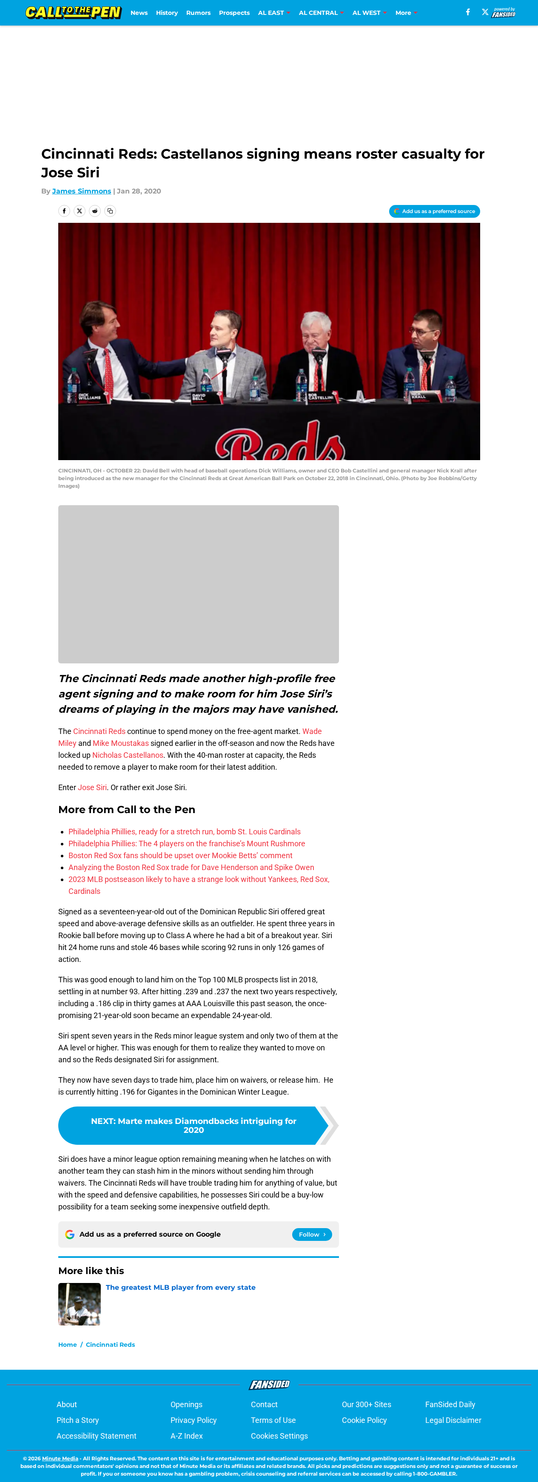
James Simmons (81, 191)
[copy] (110, 211)
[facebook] (468, 12)
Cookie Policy (364, 1420)
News (139, 13)
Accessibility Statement (97, 1435)
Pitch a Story (78, 1420)
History (167, 13)
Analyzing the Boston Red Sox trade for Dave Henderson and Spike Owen (191, 867)
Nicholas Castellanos (127, 755)
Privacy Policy (194, 1420)
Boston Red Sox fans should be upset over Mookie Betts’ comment (180, 855)
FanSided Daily (450, 1404)
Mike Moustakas (121, 743)
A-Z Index (187, 1435)
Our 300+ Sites (366, 1404)
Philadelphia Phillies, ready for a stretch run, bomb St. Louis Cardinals (184, 831)
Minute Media (60, 1458)
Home (67, 1344)
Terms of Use (273, 1420)
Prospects (234, 13)
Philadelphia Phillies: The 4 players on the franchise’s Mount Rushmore (186, 843)
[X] (485, 12)
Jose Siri (92, 787)
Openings (186, 1404)
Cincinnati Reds (99, 731)
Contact (264, 1404)
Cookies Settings (279, 1435)
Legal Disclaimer (453, 1420)
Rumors (198, 13)
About (67, 1404)
